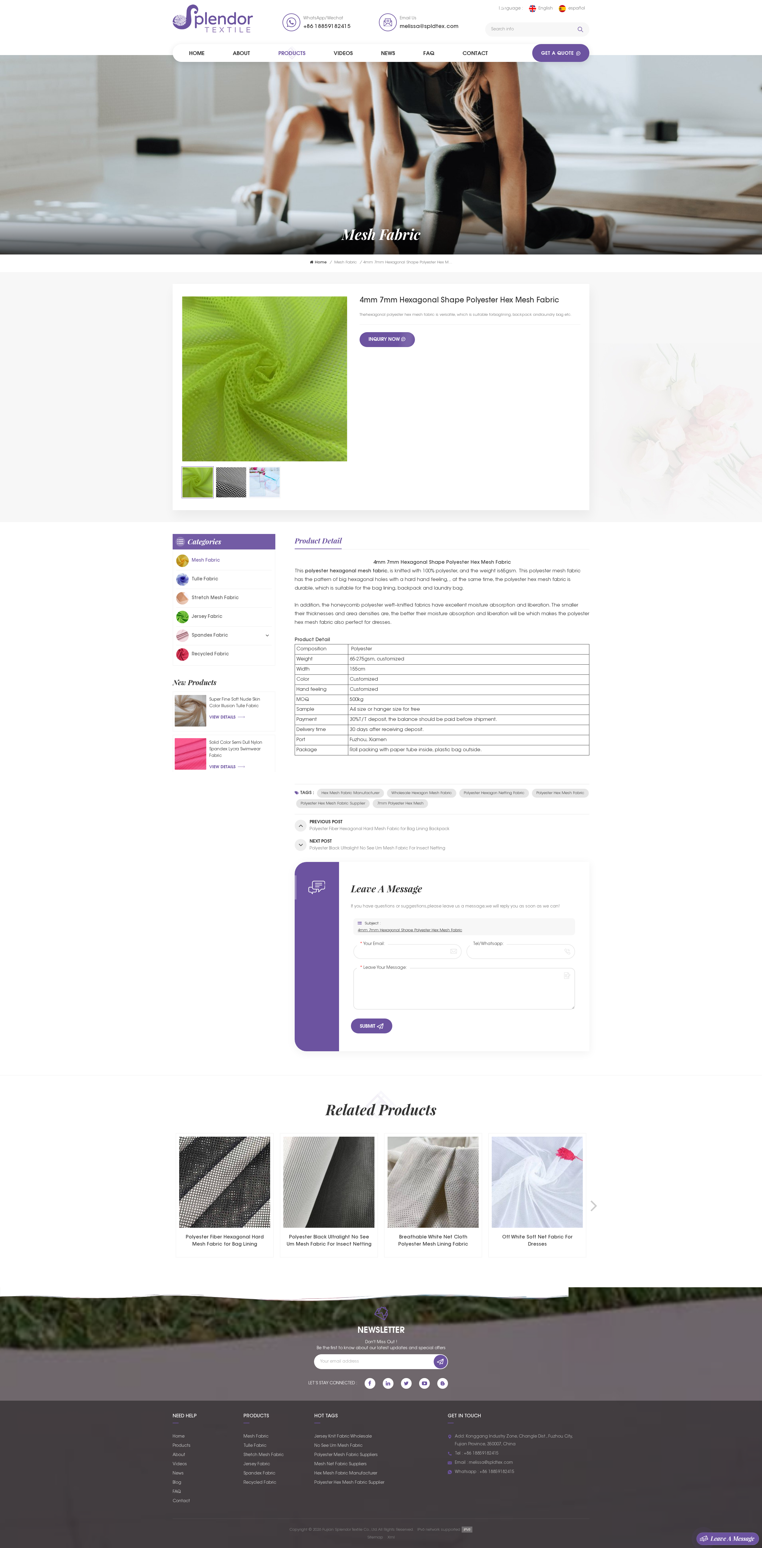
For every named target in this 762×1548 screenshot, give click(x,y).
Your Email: (372, 944)
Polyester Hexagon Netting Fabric (494, 793)
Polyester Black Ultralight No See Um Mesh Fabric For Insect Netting (224, 1241)
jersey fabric (207, 617)
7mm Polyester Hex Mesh (400, 803)
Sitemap (375, 1537)
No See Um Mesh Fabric (338, 1446)
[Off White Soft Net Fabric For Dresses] (433, 1182)
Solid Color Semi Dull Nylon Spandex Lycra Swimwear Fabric (235, 749)
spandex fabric (210, 635)
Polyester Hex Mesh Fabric (560, 793)
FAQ (428, 53)
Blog (177, 1483)
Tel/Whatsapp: (488, 944)
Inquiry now (384, 339)
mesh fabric (345, 262)
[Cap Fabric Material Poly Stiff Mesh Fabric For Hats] (537, 1182)
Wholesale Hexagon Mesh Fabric (421, 793)
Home (196, 53)
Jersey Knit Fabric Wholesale (343, 1437)
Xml (391, 1537)
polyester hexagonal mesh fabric (346, 571)
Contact (475, 53)
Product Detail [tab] (318, 540)
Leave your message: (383, 968)
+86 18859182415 (327, 26)
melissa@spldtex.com (429, 26)
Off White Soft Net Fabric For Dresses (433, 1241)
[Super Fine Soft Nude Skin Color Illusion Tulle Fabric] (190, 711)
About (241, 53)
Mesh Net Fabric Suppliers (340, 1464)
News (388, 53)
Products (291, 53)
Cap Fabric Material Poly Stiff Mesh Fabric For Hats (537, 1241)
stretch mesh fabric (215, 598)
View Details (222, 716)
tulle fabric (205, 579)
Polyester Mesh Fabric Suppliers (346, 1455)
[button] (593, 1205)
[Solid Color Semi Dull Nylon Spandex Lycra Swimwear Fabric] (190, 754)
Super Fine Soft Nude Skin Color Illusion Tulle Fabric (234, 703)
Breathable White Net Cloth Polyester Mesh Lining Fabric (329, 1241)
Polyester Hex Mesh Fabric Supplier (333, 803)
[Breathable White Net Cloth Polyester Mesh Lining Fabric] (328, 1182)
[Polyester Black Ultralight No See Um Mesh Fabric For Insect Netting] (224, 1182)
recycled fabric (210, 654)
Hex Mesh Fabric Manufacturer (350, 793)
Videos (343, 53)
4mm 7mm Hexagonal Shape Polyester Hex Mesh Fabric (410, 930)
